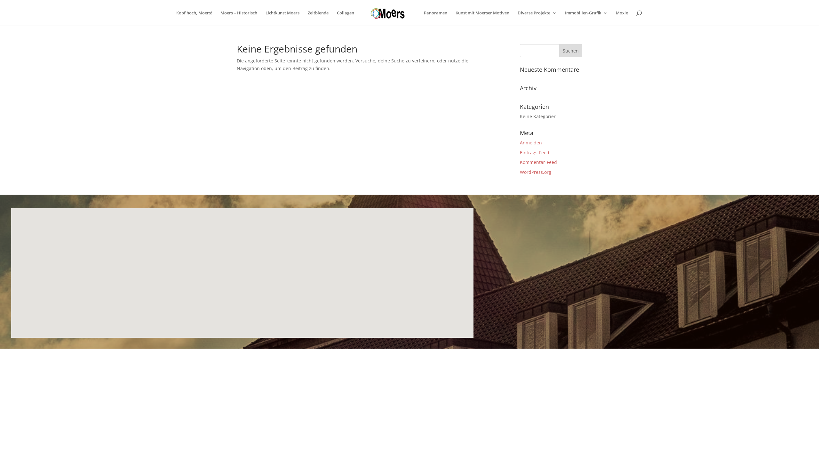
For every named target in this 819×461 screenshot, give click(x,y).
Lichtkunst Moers (282, 13)
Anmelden (531, 143)
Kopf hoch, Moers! (194, 13)
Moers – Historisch (238, 13)
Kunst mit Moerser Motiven (482, 13)
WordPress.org (535, 172)
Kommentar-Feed (538, 162)
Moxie (622, 13)
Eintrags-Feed (534, 153)
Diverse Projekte (534, 13)
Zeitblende (318, 13)
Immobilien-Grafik (583, 13)
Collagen (345, 13)
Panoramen (435, 13)
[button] (191, 267)
